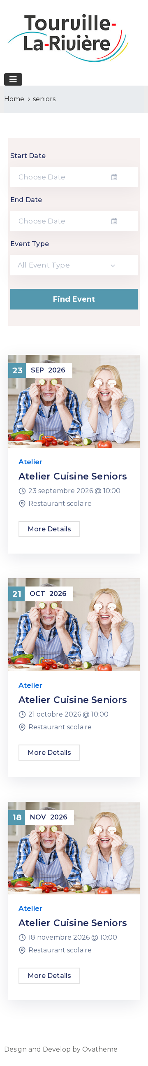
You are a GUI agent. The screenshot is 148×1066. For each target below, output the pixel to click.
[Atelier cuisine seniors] (74, 401)
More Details (49, 529)
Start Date (28, 156)
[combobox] (74, 265)
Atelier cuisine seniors (72, 476)
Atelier (30, 462)
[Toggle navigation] (13, 79)
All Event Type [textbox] (44, 265)
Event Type (29, 244)
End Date (26, 200)
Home (14, 99)
